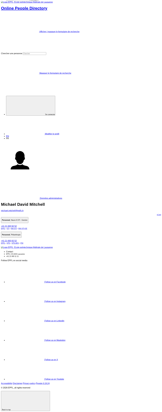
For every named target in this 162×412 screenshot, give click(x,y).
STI (8, 228)
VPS (8, 243)
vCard (159, 215)
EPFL (3, 228)
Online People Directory (24, 8)
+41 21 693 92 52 (9, 226)
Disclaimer (17, 383)
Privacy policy (29, 383)
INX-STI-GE (22, 228)
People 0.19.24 (43, 383)
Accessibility (6, 383)
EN (7, 136)
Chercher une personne (11, 53)
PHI (22, 243)
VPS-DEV (15, 243)
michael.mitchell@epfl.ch (12, 211)
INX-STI (14, 228)
